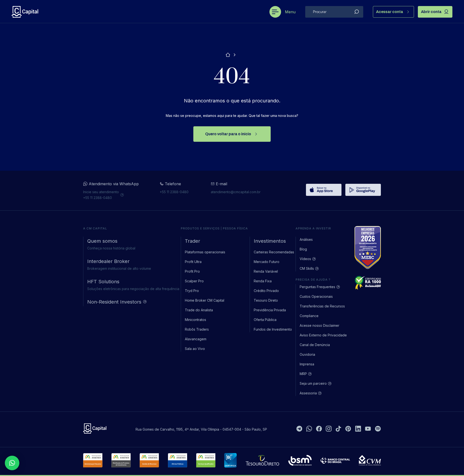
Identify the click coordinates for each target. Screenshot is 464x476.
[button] (12, 463)
